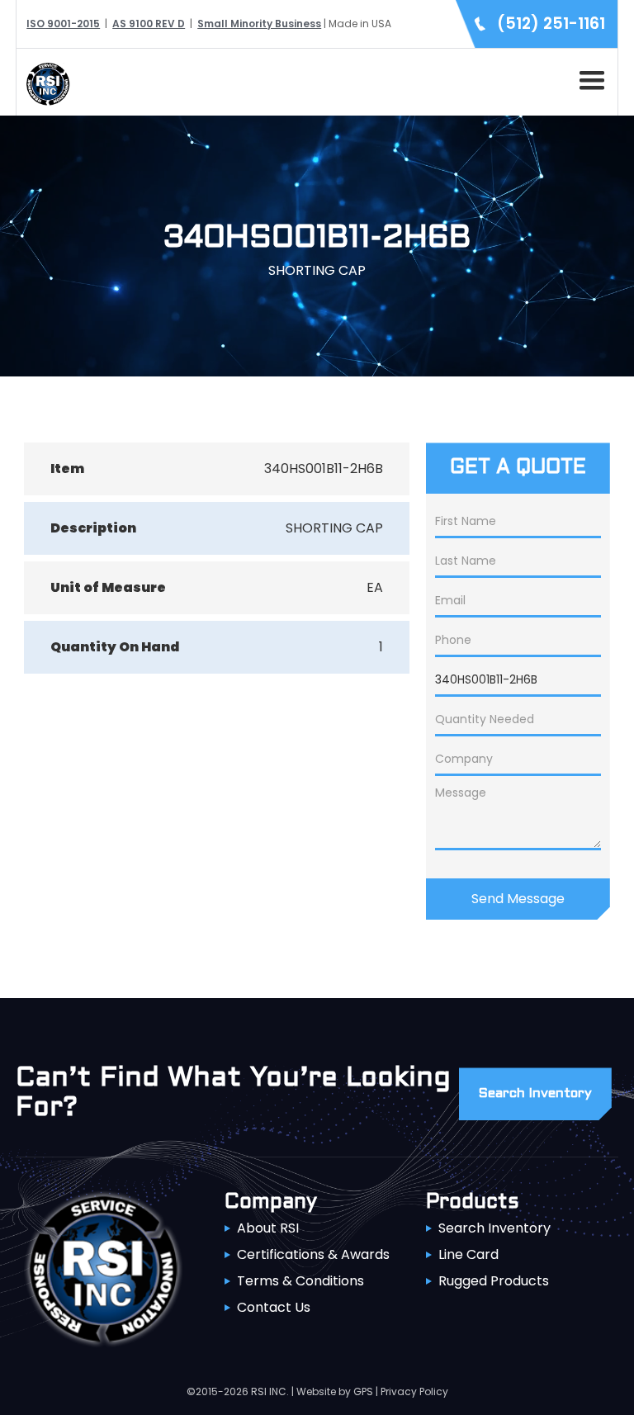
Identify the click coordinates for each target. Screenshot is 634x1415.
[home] (44, 82)
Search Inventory (494, 1228)
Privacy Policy (414, 1391)
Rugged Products (493, 1280)
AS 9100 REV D (148, 24)
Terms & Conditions (300, 1280)
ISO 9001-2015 (63, 24)
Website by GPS (334, 1391)
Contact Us (273, 1307)
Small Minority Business (259, 24)
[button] (588, 77)
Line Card (468, 1254)
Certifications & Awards (313, 1254)
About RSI (268, 1228)
